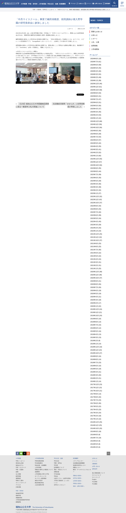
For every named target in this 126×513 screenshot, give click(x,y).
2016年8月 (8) (95, 434)
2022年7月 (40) (95, 212)
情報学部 (18, 495)
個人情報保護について (98, 473)
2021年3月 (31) (95, 262)
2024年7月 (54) (95, 137)
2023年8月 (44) (95, 171)
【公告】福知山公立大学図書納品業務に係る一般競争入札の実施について (32, 105)
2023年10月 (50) (96, 165)
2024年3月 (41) (95, 149)
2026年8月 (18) (95, 58)
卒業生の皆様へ (77, 483)
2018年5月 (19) (95, 369)
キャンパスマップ (21, 482)
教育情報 (18, 476)
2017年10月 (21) (96, 391)
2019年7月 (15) (95, 325)
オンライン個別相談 (40, 478)
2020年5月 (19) (95, 293)
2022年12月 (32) (96, 196)
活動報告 (94, 463)
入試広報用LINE (39, 485)
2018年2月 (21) (95, 378)
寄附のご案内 (19, 480)
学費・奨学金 (58, 463)
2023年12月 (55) (96, 159)
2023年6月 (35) (95, 177)
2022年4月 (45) (95, 221)
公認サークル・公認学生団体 (62, 478)
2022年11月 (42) (96, 199)
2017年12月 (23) (96, 384)
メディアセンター (78, 461)
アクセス (73, 3)
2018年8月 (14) (95, 359)
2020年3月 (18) (95, 300)
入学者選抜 (42, 4)
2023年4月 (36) (95, 184)
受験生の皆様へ (77, 475)
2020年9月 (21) (95, 281)
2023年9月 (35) (95, 168)
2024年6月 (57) (95, 140)
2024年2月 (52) (95, 152)
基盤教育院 (19, 497)
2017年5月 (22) (95, 406)
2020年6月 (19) (95, 290)
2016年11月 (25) (96, 425)
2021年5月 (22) (95, 256)
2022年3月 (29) (95, 225)
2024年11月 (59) (96, 124)
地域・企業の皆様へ (79, 486)
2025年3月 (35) (95, 112)
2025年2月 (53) (95, 115)
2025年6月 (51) (95, 102)
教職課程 (18, 502)
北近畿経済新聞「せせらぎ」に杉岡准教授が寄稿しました (69, 105)
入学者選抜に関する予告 (42, 474)
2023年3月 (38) (95, 187)
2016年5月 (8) (95, 444)
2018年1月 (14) (95, 381)
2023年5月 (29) (95, 181)
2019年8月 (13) (95, 322)
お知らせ (81, 3)
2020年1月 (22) (95, 306)
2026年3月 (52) (95, 74)
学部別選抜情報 (39, 461)
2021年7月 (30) (95, 250)
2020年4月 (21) (95, 297)
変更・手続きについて (60, 469)
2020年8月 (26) (95, 284)
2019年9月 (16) (95, 319)
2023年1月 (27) (95, 193)
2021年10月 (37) (96, 240)
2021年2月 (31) (95, 265)
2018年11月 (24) (96, 350)
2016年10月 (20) (96, 428)
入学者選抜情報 (39, 458)
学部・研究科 (33, 4)
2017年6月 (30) (95, 403)
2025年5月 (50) (95, 105)
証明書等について (59, 467)
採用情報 (94, 46)
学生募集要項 (39, 463)
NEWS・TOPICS (97, 20)
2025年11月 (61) (96, 87)
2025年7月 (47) (95, 99)
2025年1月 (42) (95, 118)
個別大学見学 (39, 480)
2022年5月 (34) (95, 218)
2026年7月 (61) (95, 61)
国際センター (77, 467)
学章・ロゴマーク (21, 467)
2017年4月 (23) (95, 409)
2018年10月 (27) (96, 353)
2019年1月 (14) (95, 344)
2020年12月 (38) (96, 272)
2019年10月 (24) (96, 315)
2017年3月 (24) (95, 413)
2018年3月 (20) (95, 375)
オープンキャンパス (40, 476)
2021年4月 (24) (95, 259)
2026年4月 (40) (95, 71)
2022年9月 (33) (95, 206)
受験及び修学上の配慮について (44, 469)
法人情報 (18, 474)
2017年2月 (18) (95, 416)
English (94, 479)
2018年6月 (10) (95, 366)
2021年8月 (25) (95, 246)
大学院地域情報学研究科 (23, 500)
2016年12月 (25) (96, 422)
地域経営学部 (19, 493)
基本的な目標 (19, 463)
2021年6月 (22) (95, 253)
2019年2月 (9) (95, 340)
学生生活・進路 (52, 4)
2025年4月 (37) (95, 108)
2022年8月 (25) (95, 209)
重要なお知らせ (96, 31)
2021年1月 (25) (95, 268)
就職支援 (56, 471)
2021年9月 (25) (95, 243)
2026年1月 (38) (95, 80)
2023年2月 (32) (95, 190)
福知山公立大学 (10, 3)
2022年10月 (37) (96, 203)
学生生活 (56, 461)
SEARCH (114, 6)
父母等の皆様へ (77, 481)
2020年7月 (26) (95, 287)
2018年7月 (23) (95, 362)
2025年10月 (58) (96, 90)
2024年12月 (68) (96, 121)
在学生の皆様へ (77, 478)
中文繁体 (94, 484)
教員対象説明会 (39, 482)
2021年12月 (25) (96, 234)
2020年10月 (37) (96, 278)
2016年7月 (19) (95, 438)
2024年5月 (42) (95, 143)
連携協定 (18, 478)
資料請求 (107, 3)
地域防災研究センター (79, 465)
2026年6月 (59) (95, 65)
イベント (89, 3)
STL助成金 (57, 474)
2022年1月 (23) (95, 231)
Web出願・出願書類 (40, 465)
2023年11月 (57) (96, 162)
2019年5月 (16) (95, 331)
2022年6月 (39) (95, 215)
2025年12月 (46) (96, 83)
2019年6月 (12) (95, 328)
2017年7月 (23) (95, 400)
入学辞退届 (38, 467)
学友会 (56, 476)
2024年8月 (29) (95, 134)
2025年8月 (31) (95, 96)
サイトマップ (96, 477)
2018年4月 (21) (95, 372)
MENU (122, 6)
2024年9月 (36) (95, 130)
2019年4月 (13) (95, 334)
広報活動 (18, 487)
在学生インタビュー (59, 485)
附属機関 (62, 4)
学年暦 (56, 465)
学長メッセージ (20, 461)
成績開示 (37, 471)
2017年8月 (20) (95, 397)
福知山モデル (19, 465)
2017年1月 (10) (95, 419)
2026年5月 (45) (95, 68)
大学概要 (24, 4)
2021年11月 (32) (96, 237)
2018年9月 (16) (95, 356)
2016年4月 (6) (95, 447)
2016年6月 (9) (95, 441)
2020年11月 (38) (96, 275)
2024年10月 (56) (96, 127)
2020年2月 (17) (95, 303)
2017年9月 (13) (95, 394)
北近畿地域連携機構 (79, 463)
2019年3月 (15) (95, 337)
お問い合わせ (98, 3)
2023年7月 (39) (95, 174)
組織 (17, 471)
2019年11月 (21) (96, 312)
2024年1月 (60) (95, 156)
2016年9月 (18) (95, 431)
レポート (70, 28)
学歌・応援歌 (19, 469)
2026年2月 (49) (95, 77)
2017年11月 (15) (96, 387)
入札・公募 (95, 42)
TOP (34, 9)
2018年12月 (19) (96, 347)
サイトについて (96, 475)
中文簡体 (94, 481)
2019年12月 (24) (96, 309)
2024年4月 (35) (95, 146)
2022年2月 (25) (95, 228)
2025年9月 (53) (95, 93)
